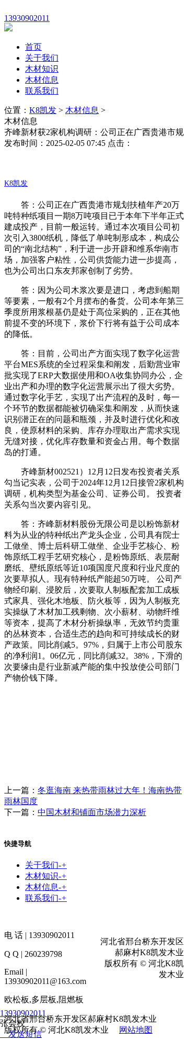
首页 (33, 46)
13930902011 (23, 1013)
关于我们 (41, 57)
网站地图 (135, 1029)
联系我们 (41, 90)
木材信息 (41, 79)
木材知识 (41, 68)
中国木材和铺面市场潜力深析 (92, 812)
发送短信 (25, 1034)
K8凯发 (42, 110)
